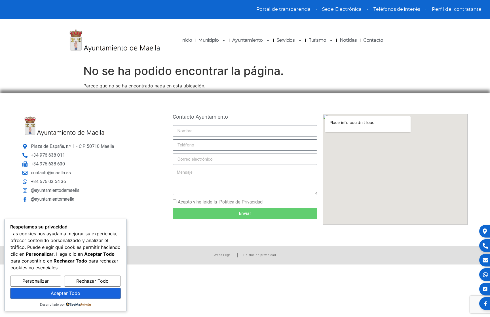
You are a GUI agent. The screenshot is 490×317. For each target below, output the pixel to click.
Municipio (208, 40)
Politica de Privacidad (241, 202)
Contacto (373, 40)
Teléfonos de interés (396, 9)
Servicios (285, 40)
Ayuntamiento (247, 40)
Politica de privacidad (259, 255)
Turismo (317, 40)
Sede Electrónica (341, 9)
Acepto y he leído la (220, 202)
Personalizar (35, 281)
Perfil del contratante (456, 9)
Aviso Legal (222, 255)
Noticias (348, 40)
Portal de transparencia (283, 9)
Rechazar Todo (92, 281)
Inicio (186, 40)
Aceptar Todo (65, 293)
